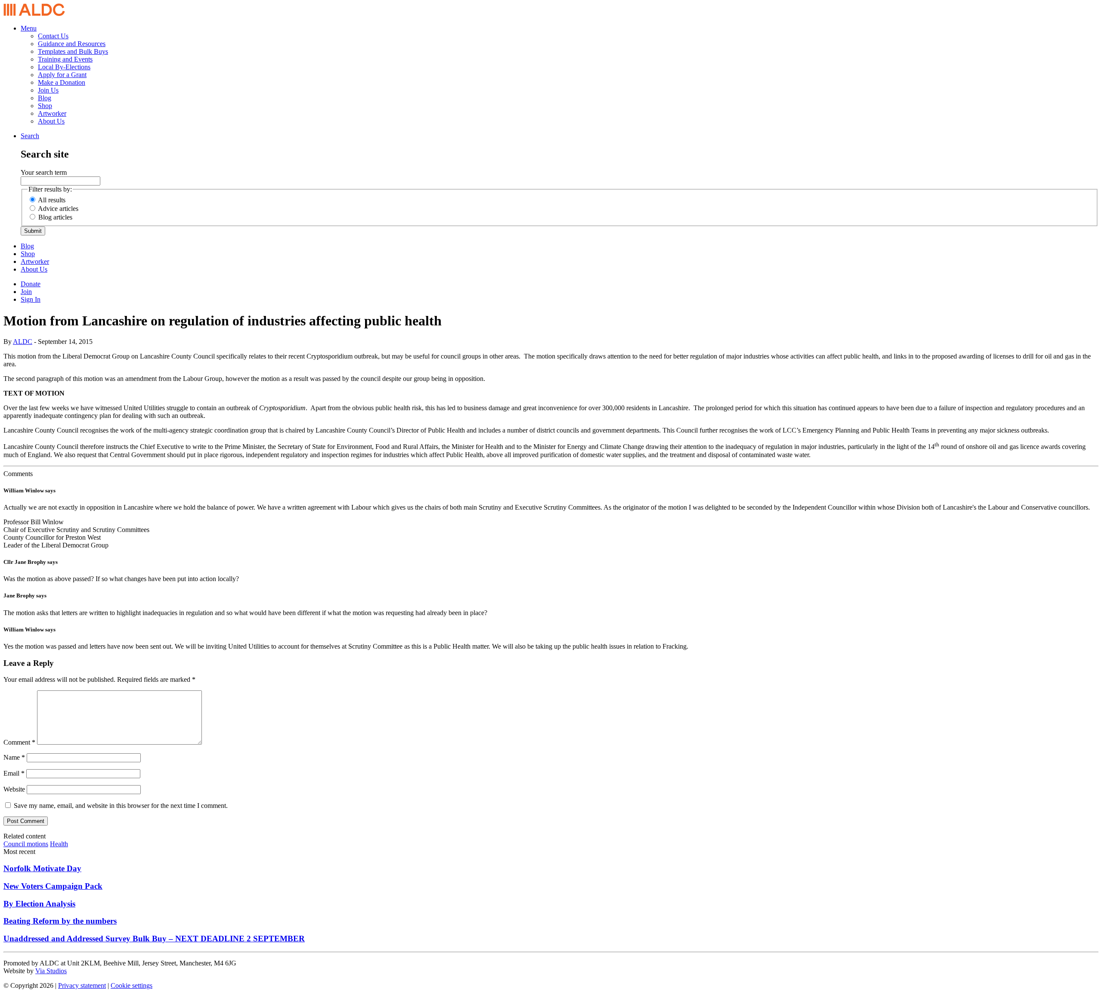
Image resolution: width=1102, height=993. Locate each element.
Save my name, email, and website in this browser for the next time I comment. (121, 805)
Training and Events (65, 59)
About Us (51, 121)
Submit (33, 231)
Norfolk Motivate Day (42, 868)
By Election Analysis (39, 903)
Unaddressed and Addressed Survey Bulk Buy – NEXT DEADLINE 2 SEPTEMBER (154, 938)
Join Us (48, 90)
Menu (29, 28)
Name (14, 757)
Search (30, 135)
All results (51, 200)
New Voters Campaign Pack (52, 886)
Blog (44, 98)
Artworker (52, 113)
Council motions (25, 844)
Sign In (30, 299)
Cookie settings (131, 985)
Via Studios (51, 970)
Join (26, 291)
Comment (19, 742)
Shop (45, 105)
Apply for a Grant (62, 74)
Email (14, 773)
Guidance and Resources (71, 43)
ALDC (22, 341)
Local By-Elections (64, 67)
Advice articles (58, 208)
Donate (30, 284)
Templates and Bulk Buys (73, 51)
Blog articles (55, 217)
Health (59, 844)
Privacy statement (82, 985)
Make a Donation (61, 82)
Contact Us (53, 36)
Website (14, 789)
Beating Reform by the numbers (60, 920)
